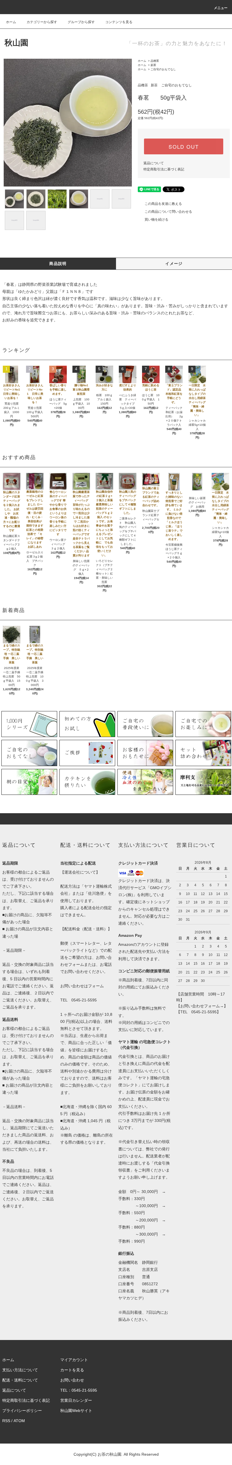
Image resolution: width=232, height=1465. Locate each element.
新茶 (153, 65)
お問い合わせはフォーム (82, 986)
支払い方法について (20, 1370)
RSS (6, 1420)
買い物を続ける (156, 219)
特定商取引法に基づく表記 (163, 169)
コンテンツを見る (118, 22)
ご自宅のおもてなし (163, 69)
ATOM (19, 1420)
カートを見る (72, 1370)
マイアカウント (74, 1359)
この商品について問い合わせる (168, 212)
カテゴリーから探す (42, 22)
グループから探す (81, 22)
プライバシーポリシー (22, 1410)
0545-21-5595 (84, 1000)
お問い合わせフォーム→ (202, 1006)
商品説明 (58, 263)
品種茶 (155, 60)
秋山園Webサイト (76, 1410)
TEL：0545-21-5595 (78, 1390)
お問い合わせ (72, 1380)
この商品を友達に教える (163, 204)
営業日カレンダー (76, 1400)
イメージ (174, 263)
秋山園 (16, 42)
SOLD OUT (184, 146)
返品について (153, 163)
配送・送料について (20, 1380)
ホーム (11, 22)
